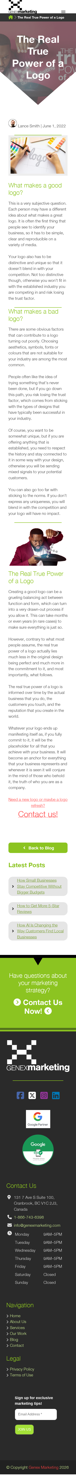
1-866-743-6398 (29, 1217)
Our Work (18, 1333)
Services (17, 1327)
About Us (18, 1321)
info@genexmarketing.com (37, 1225)
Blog (14, 1339)
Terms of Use (21, 1375)
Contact (17, 1345)
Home (15, 1315)
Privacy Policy (22, 1369)
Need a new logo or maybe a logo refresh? (38, 807)
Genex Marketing (43, 1467)
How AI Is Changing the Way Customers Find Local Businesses (40, 931)
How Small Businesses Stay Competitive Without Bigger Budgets (39, 886)
